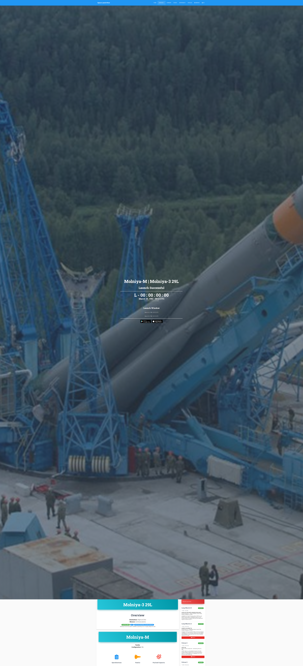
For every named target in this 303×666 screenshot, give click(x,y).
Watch (193, 637)
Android (197, 2)
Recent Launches (187, 601)
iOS (203, 2)
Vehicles (190, 2)
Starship (169, 2)
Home (155, 2)
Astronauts (182, 2)
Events (175, 2)
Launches (161, 2)
